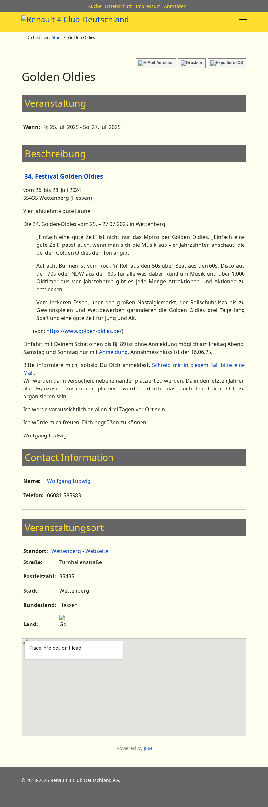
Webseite (96, 551)
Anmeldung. (114, 352)
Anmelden (175, 6)
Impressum (148, 6)
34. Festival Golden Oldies (64, 176)
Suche (95, 6)
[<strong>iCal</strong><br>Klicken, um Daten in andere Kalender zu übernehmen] (227, 63)
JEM (148, 748)
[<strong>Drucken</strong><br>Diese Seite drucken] (192, 63)
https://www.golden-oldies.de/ (84, 331)
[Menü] (243, 22)
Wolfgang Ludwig (69, 480)
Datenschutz (118, 6)
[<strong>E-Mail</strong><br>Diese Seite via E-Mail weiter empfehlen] (156, 63)
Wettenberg (66, 551)
